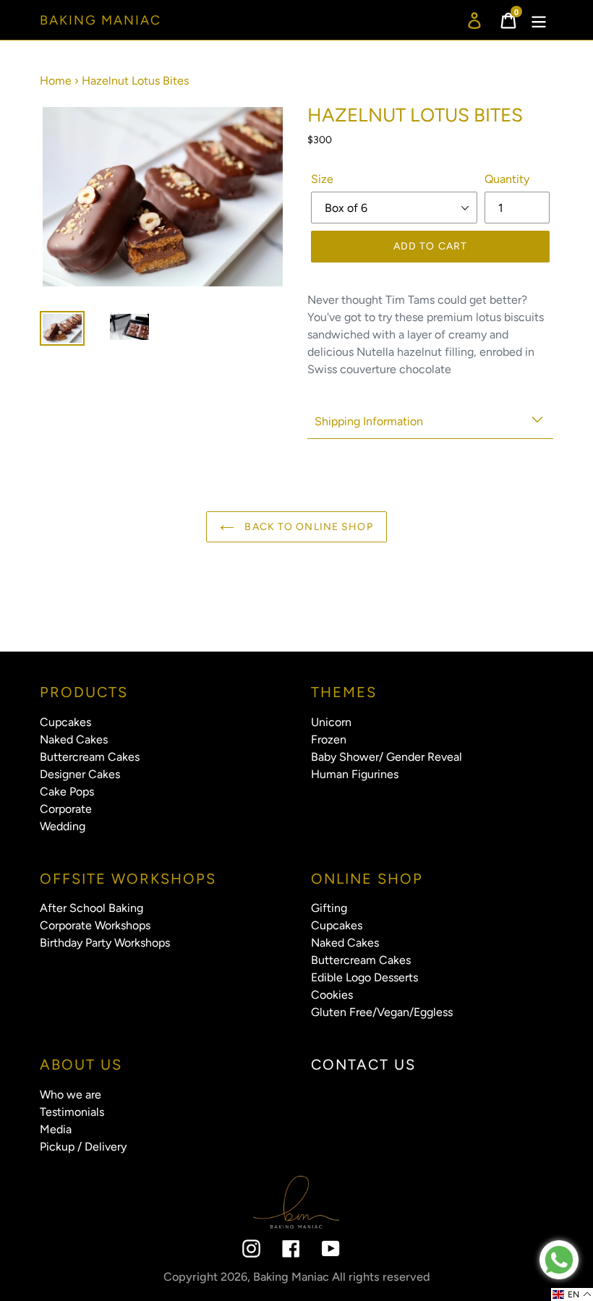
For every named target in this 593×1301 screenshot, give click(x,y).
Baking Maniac (100, 20)
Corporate (66, 809)
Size (322, 179)
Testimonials (72, 1112)
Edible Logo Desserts (364, 977)
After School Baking (91, 908)
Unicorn (331, 722)
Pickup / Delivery (83, 1146)
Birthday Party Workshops (105, 943)
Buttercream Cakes (90, 757)
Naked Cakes (74, 739)
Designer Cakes (80, 774)
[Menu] (539, 20)
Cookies (332, 995)
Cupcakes (65, 722)
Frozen (328, 739)
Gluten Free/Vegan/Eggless (382, 1012)
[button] (572, 1294)
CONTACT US (363, 1064)
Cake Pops (67, 791)
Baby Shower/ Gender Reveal (386, 757)
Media (56, 1129)
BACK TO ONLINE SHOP (307, 527)
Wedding (62, 826)
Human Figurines (354, 774)
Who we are (70, 1094)
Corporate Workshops (95, 925)
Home (56, 81)
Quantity (507, 179)
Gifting (329, 908)
